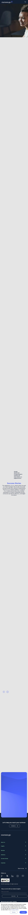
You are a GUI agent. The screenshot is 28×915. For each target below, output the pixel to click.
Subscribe (13, 896)
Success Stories (17, 14)
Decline (13, 912)
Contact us (13, 825)
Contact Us (6, 40)
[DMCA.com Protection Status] (5, 880)
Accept (23, 912)
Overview (4, 14)
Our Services (9, 14)
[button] (4, 692)
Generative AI (6, 670)
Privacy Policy (15, 909)
